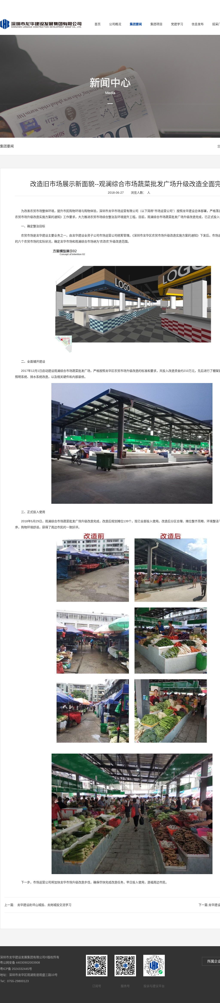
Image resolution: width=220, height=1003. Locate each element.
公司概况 (115, 24)
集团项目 (156, 24)
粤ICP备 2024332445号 (16, 969)
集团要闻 (136, 24)
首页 (98, 24)
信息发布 (198, 24)
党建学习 (177, 24)
